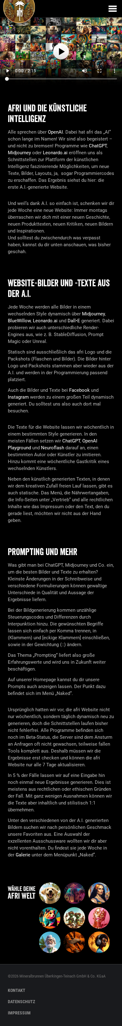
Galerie (23, 855)
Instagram (18, 397)
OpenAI (55, 132)
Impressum (19, 1012)
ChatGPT (98, 146)
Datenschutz (21, 1001)
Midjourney (19, 153)
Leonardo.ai (55, 153)
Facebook (79, 390)
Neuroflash (52, 448)
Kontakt (16, 990)
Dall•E (74, 321)
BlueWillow (19, 321)
